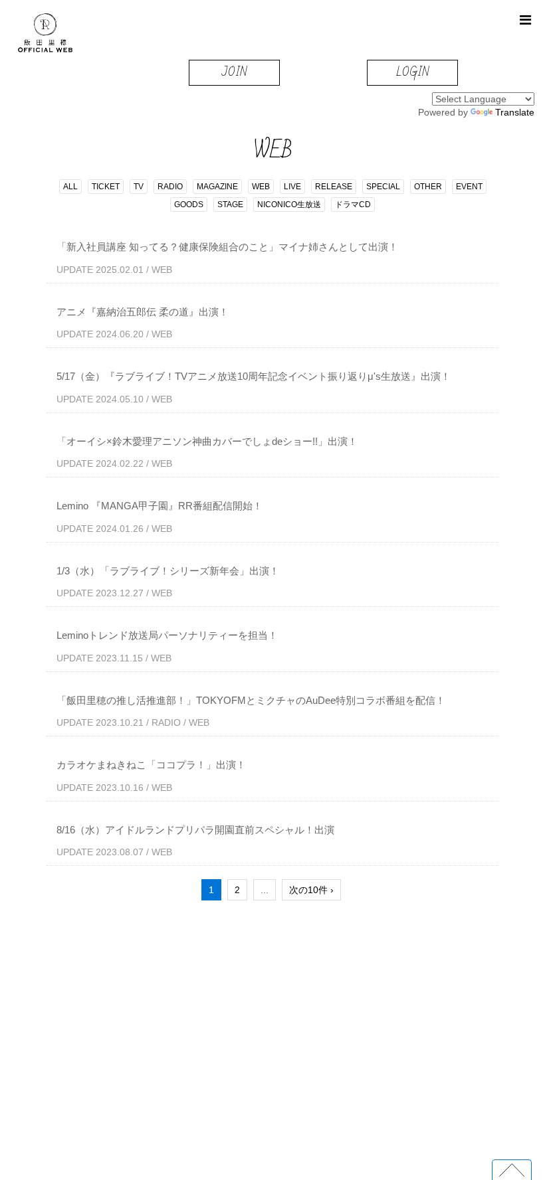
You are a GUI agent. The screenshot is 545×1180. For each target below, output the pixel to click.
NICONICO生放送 (289, 204)
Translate (514, 112)
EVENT (469, 186)
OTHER (428, 186)
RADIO (170, 186)
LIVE (292, 186)
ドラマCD (353, 204)
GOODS (188, 204)
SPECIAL (383, 186)
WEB (261, 186)
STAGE (230, 204)
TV (139, 186)
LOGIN (412, 72)
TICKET (106, 186)
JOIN (234, 72)
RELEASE (333, 186)
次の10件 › (311, 890)
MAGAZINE (217, 186)
